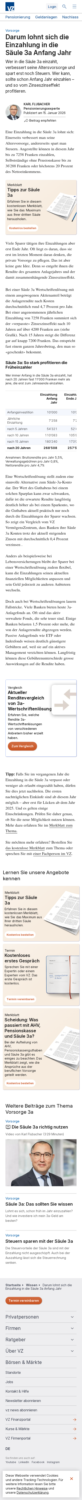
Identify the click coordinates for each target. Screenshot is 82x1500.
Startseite (13, 1285)
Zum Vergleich (22, 746)
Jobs (9, 1382)
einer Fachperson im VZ (52, 853)
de (7, 1448)
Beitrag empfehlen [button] (42, 120)
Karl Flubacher (37, 104)
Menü (75, 6)
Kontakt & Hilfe (17, 1391)
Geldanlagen (46, 17)
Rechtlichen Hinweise (32, 1488)
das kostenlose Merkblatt (25, 847)
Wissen (31, 1285)
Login (52, 7)
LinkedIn (24, 1462)
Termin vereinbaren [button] (21, 1000)
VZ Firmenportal (24, 1439)
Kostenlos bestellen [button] (23, 228)
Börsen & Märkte (23, 1362)
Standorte (13, 1372)
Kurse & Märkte (24, 1430)
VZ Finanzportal (24, 1420)
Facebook (38, 1462)
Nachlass (70, 17)
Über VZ (14, 1351)
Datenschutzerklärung (33, 1492)
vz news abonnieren (21, 1410)
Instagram (53, 1462)
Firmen (13, 1328)
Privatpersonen (22, 1317)
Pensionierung (17, 17)
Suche (64, 6)
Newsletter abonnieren (23, 1400)
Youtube (10, 1462)
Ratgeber (15, 1339)
